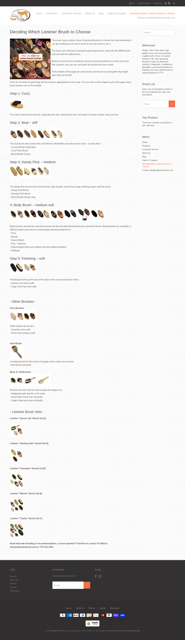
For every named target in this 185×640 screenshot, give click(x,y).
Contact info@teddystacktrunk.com (156, 17)
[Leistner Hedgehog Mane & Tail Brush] (16, 386)
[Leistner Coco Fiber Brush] (44, 140)
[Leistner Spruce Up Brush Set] (16, 436)
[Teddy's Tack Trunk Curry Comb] (16, 111)
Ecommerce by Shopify (131, 630)
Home (39, 13)
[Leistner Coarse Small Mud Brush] (30, 140)
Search (13, 576)
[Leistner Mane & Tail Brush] (44, 386)
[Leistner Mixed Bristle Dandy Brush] (57, 140)
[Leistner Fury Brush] (57, 220)
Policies (13, 583)
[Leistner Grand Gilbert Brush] (44, 220)
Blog (101, 13)
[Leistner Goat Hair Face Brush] (16, 322)
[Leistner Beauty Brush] (30, 220)
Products (51, 13)
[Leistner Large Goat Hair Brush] (23, 273)
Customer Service (71, 13)
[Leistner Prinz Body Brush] (16, 220)
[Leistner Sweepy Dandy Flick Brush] (30, 177)
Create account (144, 3)
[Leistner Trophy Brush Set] (16, 536)
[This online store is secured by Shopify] (92, 625)
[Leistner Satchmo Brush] (71, 220)
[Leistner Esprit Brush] (84, 220)
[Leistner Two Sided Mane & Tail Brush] (30, 386)
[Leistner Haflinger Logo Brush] (98, 220)
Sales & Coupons (116, 13)
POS (117, 630)
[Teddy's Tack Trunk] (20, 20)
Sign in (132, 3)
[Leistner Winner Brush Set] (16, 486)
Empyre (112, 630)
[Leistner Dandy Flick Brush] (16, 177)
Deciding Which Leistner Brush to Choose (152, 13)
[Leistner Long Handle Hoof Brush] (16, 358)
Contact (13, 587)
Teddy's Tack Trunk (57, 630)
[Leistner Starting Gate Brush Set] (16, 461)
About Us (90, 13)
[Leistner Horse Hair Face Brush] (30, 322)
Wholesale (14, 591)
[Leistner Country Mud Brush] (16, 140)
